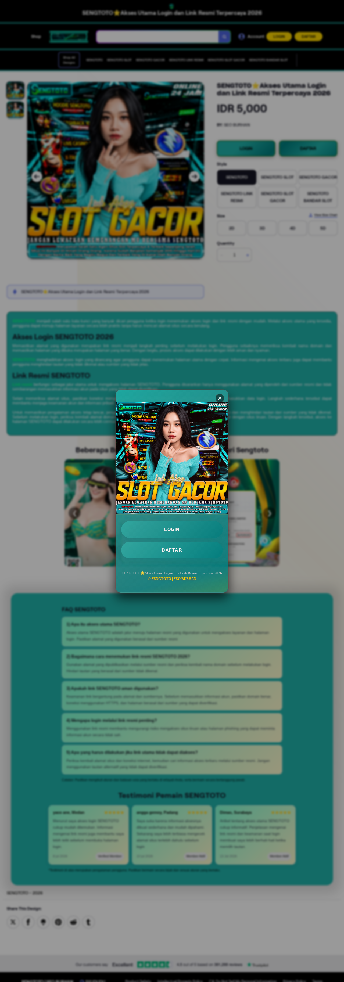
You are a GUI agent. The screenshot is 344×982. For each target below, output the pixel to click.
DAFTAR (172, 550)
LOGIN (172, 529)
